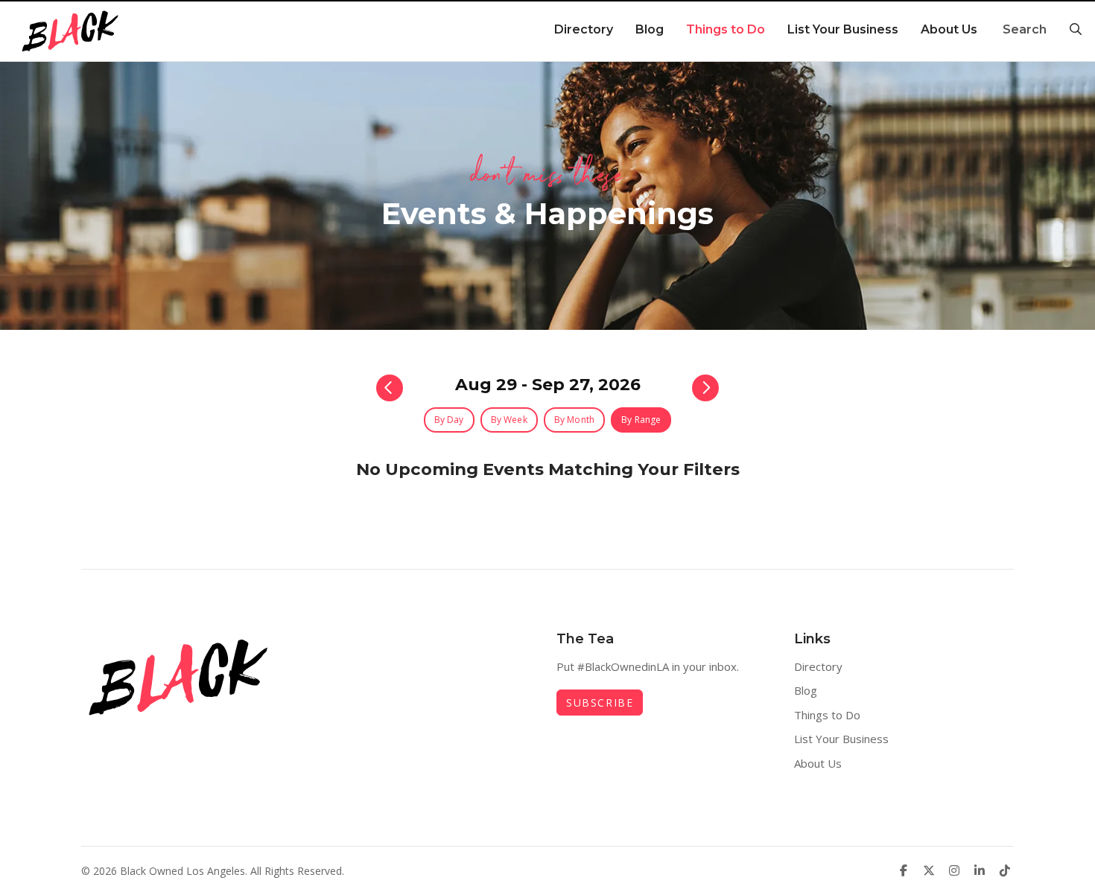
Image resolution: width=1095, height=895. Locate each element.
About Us (949, 29)
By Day (449, 419)
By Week (509, 419)
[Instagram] (954, 870)
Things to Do (725, 29)
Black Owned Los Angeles (182, 871)
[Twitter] (929, 870)
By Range (641, 419)
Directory (583, 29)
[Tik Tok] (1005, 870)
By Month (574, 419)
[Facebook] (904, 870)
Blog (649, 29)
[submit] (1073, 30)
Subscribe (599, 702)
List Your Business (842, 29)
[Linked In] (979, 870)
